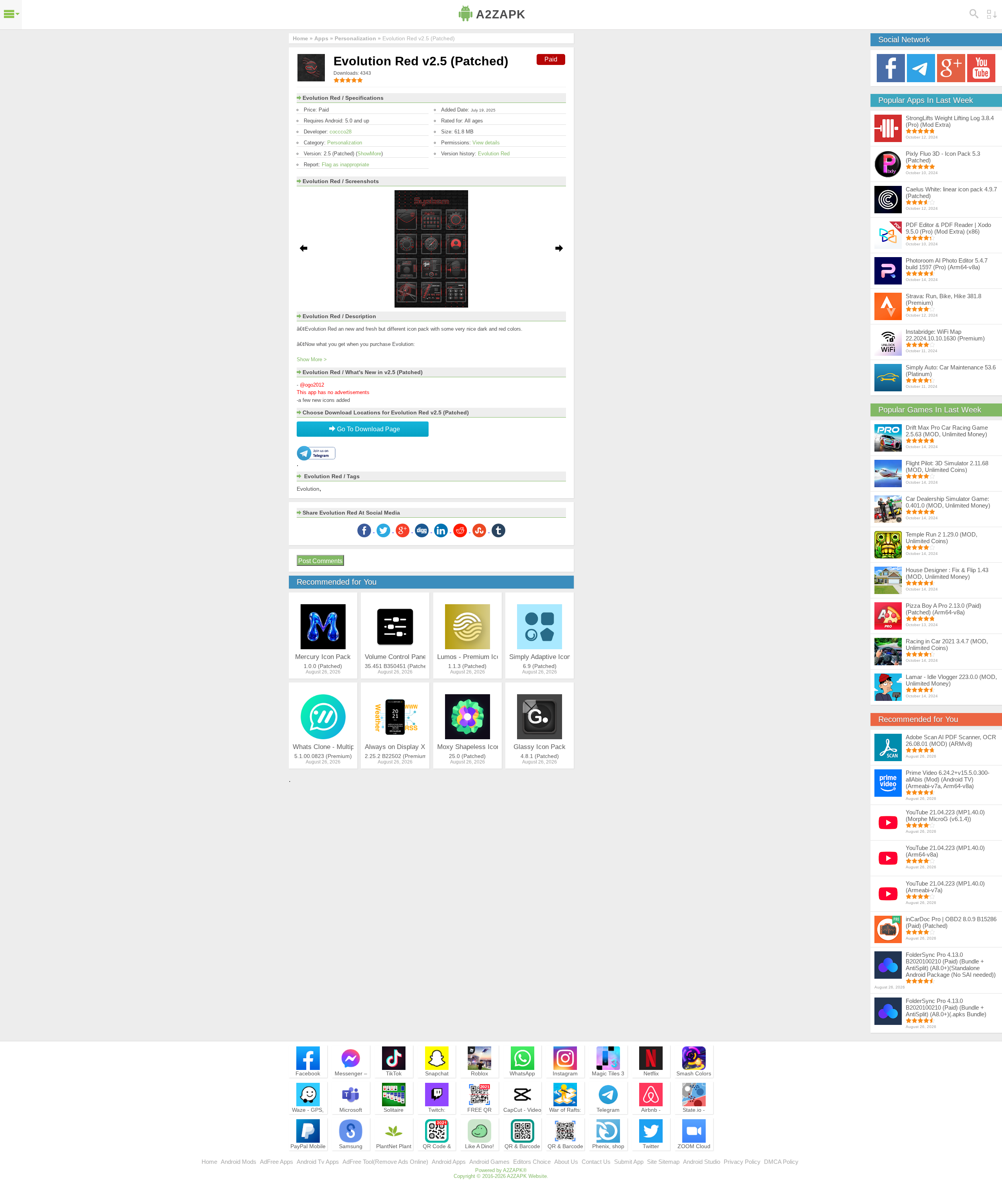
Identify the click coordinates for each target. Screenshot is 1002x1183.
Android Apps (449, 1161)
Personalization (344, 143)
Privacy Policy (742, 1161)
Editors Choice (532, 1161)
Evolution (308, 489)
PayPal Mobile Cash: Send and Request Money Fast (308, 1156)
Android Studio (701, 1161)
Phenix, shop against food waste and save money (608, 1156)
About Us (566, 1161)
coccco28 (340, 132)
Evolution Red (494, 154)
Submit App (628, 1161)
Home (209, 1161)
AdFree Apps (276, 1161)
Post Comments (320, 561)
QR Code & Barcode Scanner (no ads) (437, 1156)
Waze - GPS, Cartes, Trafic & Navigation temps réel (307, 1120)
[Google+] (951, 67)
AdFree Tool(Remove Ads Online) (385, 1161)
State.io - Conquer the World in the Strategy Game (694, 1120)
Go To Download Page (367, 429)
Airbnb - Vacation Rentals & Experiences (651, 1120)
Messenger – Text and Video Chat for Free (350, 1080)
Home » (303, 38)
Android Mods (238, 1161)
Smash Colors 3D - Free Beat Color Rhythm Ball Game (694, 1084)
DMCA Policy (781, 1161)
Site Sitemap (663, 1161)
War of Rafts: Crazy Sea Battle (565, 1117)
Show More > (312, 359)
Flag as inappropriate (345, 164)
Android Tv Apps (318, 1161)
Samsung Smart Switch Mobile (351, 1153)
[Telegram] (921, 67)
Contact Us (596, 1161)
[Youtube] (981, 67)
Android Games (489, 1161)
